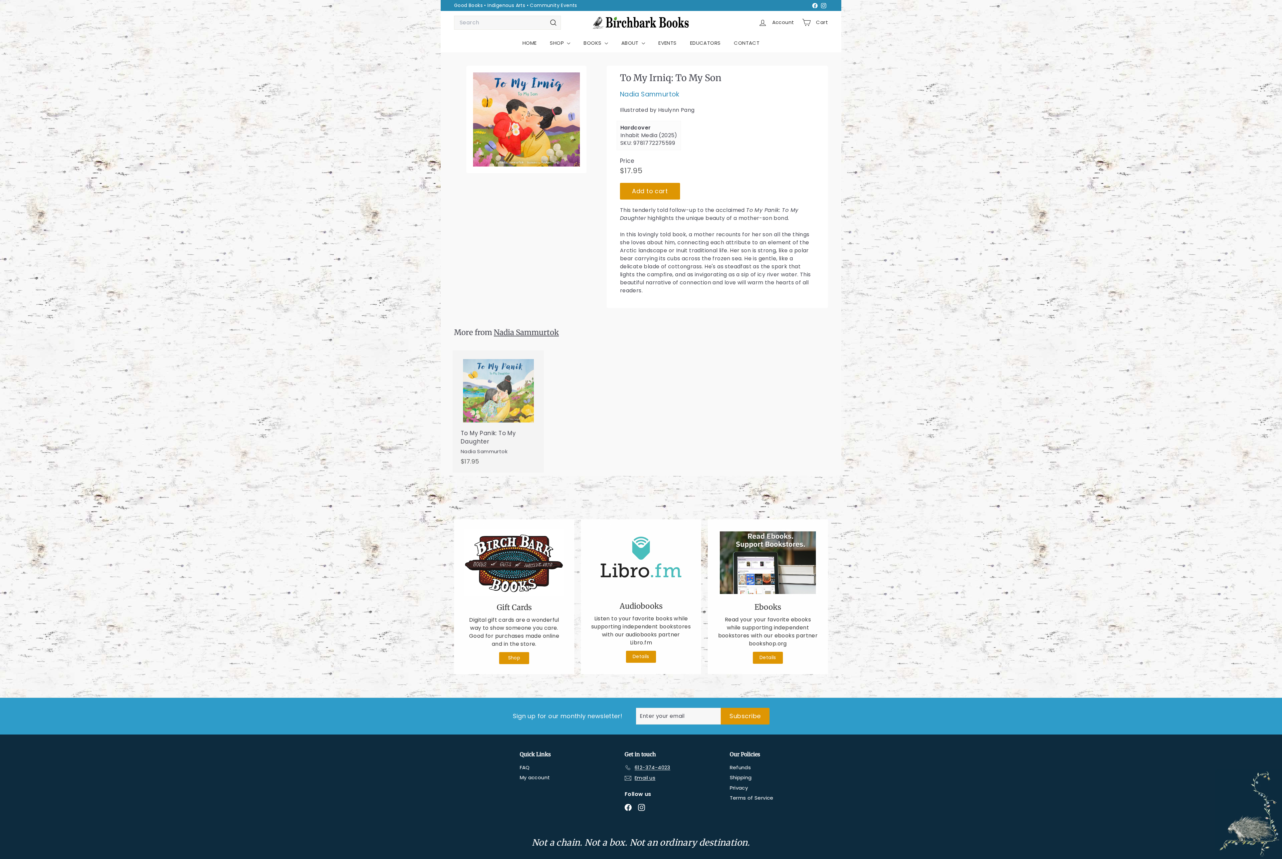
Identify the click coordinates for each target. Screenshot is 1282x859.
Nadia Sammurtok (649, 94)
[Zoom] (526, 119)
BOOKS (593, 42)
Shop (514, 657)
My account (535, 777)
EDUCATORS (705, 42)
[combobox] (507, 23)
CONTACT (747, 42)
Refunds (740, 767)
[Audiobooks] (641, 562)
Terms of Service (752, 797)
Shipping (741, 777)
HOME (529, 42)
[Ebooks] (768, 562)
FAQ (525, 767)
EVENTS (667, 42)
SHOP (557, 42)
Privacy (739, 787)
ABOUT (630, 42)
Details (641, 656)
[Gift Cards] (514, 562)
